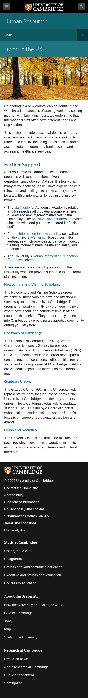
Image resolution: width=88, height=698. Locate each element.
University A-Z (15, 530)
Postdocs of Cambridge (23, 333)
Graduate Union (17, 381)
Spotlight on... (14, 683)
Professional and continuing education (33, 567)
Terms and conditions (20, 523)
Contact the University (21, 488)
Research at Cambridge (23, 650)
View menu (6, 6)
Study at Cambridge (20, 542)
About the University (21, 596)
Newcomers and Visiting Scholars (31, 284)
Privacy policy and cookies (24, 509)
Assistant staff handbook (50, 219)
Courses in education (20, 583)
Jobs (8, 621)
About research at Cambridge (26, 667)
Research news (16, 659)
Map (7, 629)
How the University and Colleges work (33, 605)
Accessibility (13, 495)
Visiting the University (20, 637)
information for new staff (37, 234)
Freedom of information (21, 502)
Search (81, 6)
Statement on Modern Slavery (26, 516)
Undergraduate (15, 551)
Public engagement (19, 675)
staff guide (22, 207)
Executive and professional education (32, 575)
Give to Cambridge (18, 613)
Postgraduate (14, 559)
